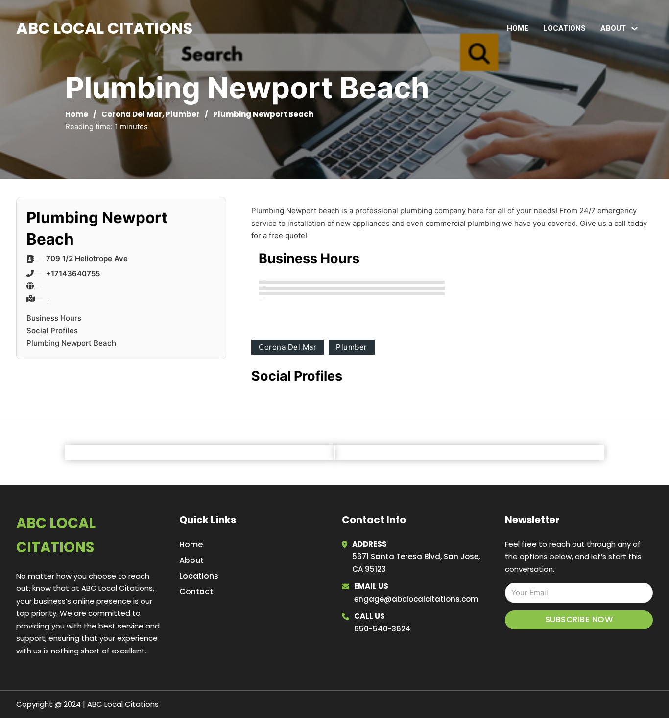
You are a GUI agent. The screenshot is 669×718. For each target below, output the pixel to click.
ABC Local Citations (104, 28)
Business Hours (53, 318)
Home (517, 28)
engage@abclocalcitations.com (416, 599)
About (191, 560)
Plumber (183, 114)
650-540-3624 (382, 629)
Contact (196, 591)
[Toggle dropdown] (634, 28)
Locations (564, 28)
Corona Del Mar (131, 114)
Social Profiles (52, 330)
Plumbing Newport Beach (71, 343)
